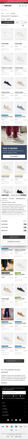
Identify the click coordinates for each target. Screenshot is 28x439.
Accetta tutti (14, 237)
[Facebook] (8, 420)
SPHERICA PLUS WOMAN (20, 116)
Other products (14, 361)
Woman (16, 395)
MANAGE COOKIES (18, 436)
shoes (7, 13)
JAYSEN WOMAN (4, 43)
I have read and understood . (14, 398)
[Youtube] (16, 420)
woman (2, 13)
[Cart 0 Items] (26, 6)
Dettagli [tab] (11, 198)
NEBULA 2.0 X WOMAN (20, 274)
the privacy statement (20, 398)
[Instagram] (12, 420)
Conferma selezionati (14, 241)
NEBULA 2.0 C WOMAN (20, 298)
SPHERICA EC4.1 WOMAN (6, 67)
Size (17, 22)
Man (23, 395)
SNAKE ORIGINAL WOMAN (7, 274)
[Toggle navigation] (2, 6)
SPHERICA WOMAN (19, 67)
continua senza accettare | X (18, 195)
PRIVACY (7, 436)
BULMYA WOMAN (5, 298)
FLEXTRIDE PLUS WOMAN (6, 116)
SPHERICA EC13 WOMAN (20, 250)
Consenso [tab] (4, 198)
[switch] (25, 224)
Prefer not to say (7, 395)
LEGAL (12, 436)
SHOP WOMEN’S (14, 156)
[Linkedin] (20, 420)
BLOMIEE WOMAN (5, 176)
